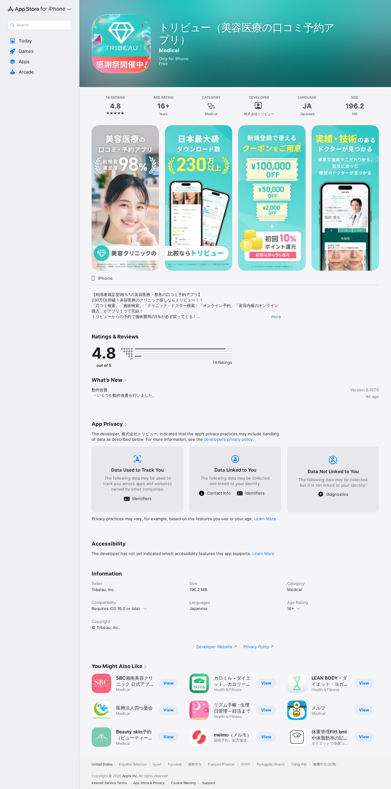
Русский (175, 764)
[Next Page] (385, 198)
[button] (39, 41)
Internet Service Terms (109, 783)
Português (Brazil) (271, 764)
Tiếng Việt (299, 764)
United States (102, 764)
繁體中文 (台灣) (324, 764)
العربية (157, 764)
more (276, 316)
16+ (290, 608)
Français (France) (221, 764)
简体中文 (195, 764)
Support (208, 783)
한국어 (245, 764)
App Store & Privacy (149, 783)
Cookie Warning (183, 783)
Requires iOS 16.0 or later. (116, 608)
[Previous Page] (85, 198)
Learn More (265, 518)
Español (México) (133, 764)
